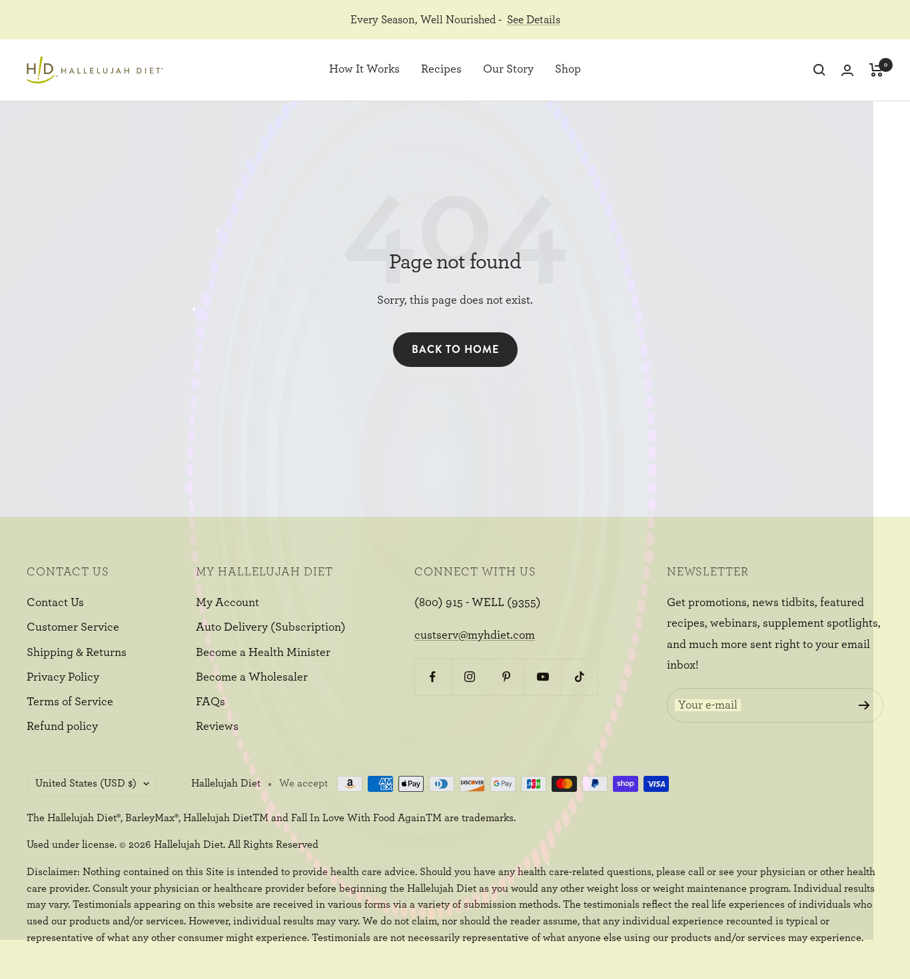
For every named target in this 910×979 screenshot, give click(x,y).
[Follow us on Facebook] (432, 677)
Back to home (455, 349)
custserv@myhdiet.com (474, 635)
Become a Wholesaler (252, 677)
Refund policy (62, 727)
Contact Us (55, 603)
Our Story (508, 70)
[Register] (864, 705)
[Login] (847, 70)
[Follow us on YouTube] (542, 677)
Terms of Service (70, 702)
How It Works (364, 70)
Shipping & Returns (77, 653)
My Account (227, 603)
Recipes (441, 70)
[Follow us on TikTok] (579, 677)
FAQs (210, 702)
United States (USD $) (86, 783)
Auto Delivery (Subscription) (271, 627)
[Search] (819, 70)
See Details (533, 19)
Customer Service (73, 627)
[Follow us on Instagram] (469, 677)
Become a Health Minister (263, 653)
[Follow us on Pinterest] (506, 677)
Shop (568, 70)
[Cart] (876, 70)
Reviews (217, 727)
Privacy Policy (63, 677)
